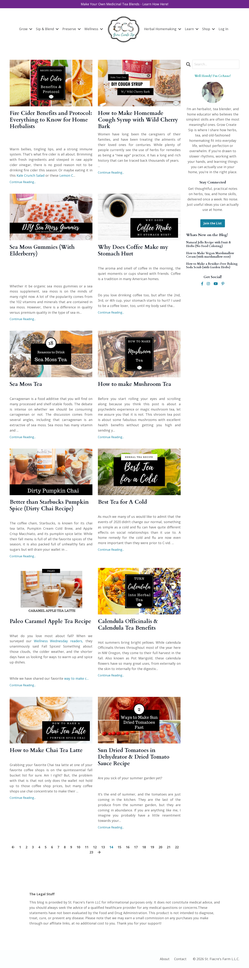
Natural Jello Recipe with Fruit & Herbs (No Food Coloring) (208, 244)
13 (103, 847)
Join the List (213, 223)
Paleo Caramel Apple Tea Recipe (50, 621)
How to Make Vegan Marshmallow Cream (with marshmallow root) (210, 255)
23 (91, 852)
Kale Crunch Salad (30, 175)
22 (177, 847)
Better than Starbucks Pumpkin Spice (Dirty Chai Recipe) (49, 505)
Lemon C (66, 175)
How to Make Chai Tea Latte (46, 750)
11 (86, 847)
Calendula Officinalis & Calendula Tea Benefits (128, 624)
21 (168, 847)
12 (95, 847)
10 (78, 847)
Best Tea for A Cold (122, 502)
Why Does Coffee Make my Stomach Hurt (133, 250)
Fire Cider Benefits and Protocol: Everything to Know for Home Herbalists (51, 120)
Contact (180, 959)
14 (111, 847)
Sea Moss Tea (26, 384)
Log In (223, 29)
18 (144, 847)
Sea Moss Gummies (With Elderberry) (42, 250)
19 (152, 847)
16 (127, 847)
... (76, 678)
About (165, 959)
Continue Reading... (23, 182)
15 (119, 847)
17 (136, 847)
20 (160, 847)
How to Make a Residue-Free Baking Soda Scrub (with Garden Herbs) (212, 265)
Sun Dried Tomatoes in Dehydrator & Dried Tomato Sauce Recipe (133, 757)
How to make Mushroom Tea (134, 384)
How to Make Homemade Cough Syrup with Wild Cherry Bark (138, 120)
